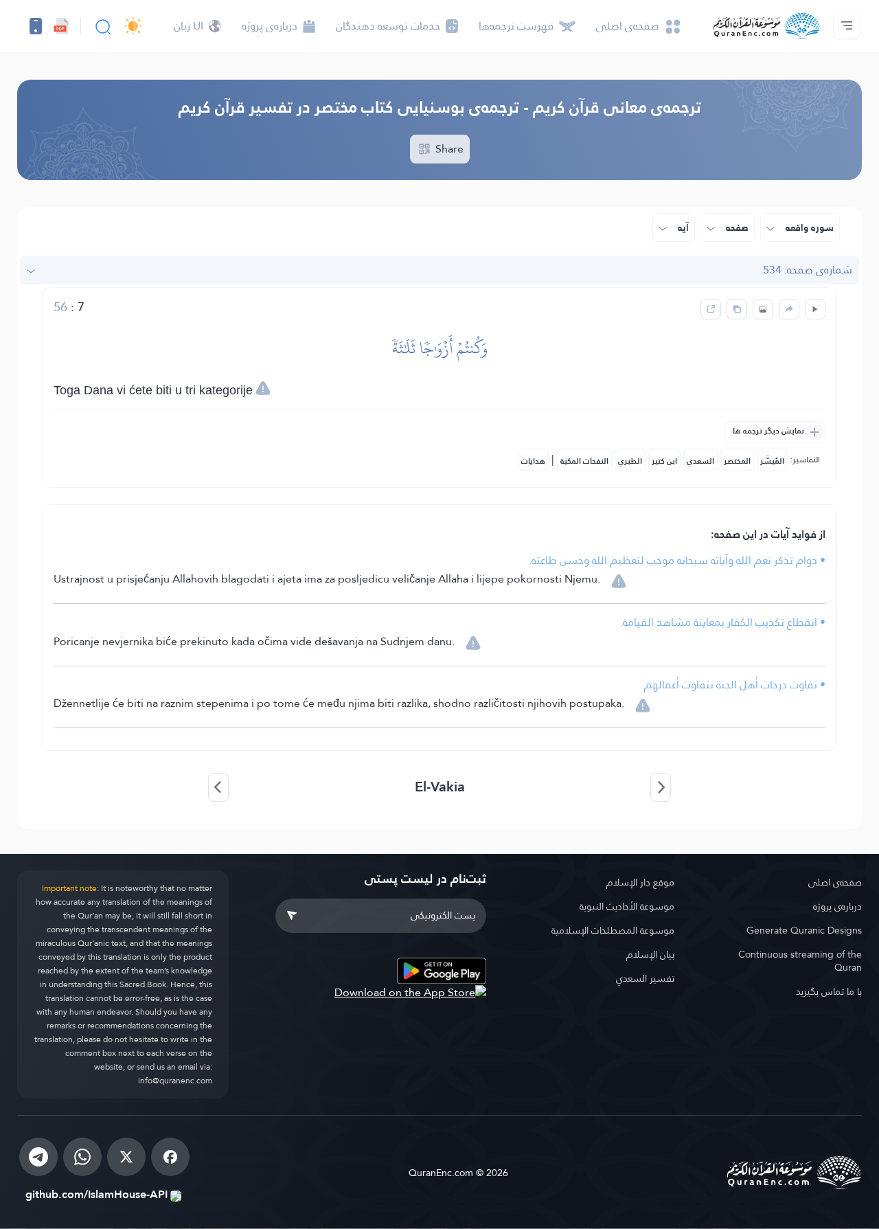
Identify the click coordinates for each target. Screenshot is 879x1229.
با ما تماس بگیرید (829, 991)
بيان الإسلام (650, 954)
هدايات (533, 461)
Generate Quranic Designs (804, 930)
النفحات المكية (584, 461)
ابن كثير (664, 461)
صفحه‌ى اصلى (835, 882)
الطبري (630, 461)
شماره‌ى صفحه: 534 (807, 270)
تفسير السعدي (645, 978)
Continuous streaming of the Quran (800, 960)
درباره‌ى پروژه (837, 906)
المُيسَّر (772, 461)
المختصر (737, 461)
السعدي (700, 461)
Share (448, 149)
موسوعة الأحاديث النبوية (627, 906)
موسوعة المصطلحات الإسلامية (612, 930)
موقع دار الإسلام (640, 882)
